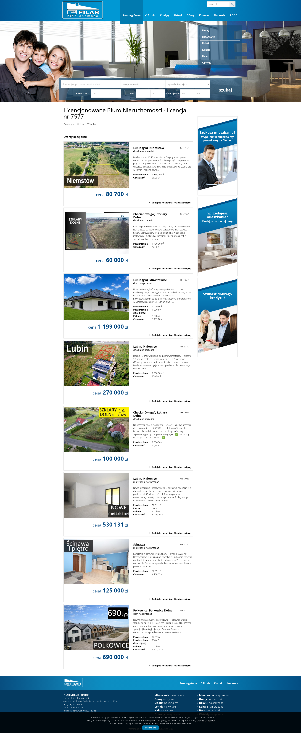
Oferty (190, 15)
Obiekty (206, 62)
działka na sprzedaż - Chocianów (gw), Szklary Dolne (128, 240)
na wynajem (169, 695)
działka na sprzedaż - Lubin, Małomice (128, 372)
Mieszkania (208, 37)
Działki (206, 43)
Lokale (206, 50)
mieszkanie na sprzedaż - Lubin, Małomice (128, 504)
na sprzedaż (214, 695)
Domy (205, 30)
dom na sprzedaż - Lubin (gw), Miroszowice (128, 306)
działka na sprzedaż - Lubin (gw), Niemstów (128, 174)
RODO (234, 15)
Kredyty (164, 15)
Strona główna (132, 15)
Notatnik (219, 15)
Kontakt (204, 15)
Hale (205, 56)
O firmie (150, 15)
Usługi (178, 15)
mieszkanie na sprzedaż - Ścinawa (128, 570)
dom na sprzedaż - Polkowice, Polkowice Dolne (128, 636)
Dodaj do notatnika (161, 202)
